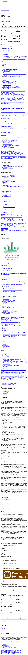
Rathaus (5, 65)
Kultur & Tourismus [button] (5, 231)
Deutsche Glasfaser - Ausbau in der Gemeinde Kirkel (12, 152)
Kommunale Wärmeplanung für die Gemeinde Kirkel (14, 361)
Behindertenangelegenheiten (7, 223)
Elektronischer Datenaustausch (9, 81)
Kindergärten (3, 215)
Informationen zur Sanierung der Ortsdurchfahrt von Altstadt (13, 95)
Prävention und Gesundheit (17, 219)
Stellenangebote (11, 158)
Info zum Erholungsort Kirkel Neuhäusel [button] (9, 263)
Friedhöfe (19, 223)
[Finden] (20, 618)
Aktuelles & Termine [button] (5, 103)
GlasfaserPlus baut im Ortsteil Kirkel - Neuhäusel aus (12, 153)
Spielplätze (3, 217)
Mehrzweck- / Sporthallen (6, 320)
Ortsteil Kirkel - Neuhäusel (21, 230)
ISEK (4, 358)
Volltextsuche (4, 618)
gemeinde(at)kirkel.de (5, 21)
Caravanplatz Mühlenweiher (9, 300)
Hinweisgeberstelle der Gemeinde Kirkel (12, 87)
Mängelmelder (6, 88)
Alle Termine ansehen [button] (5, 132)
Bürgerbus (23, 223)
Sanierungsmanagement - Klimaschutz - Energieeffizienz (14, 378)
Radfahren (5, 310)
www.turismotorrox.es (5, 499)
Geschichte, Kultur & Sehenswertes (11, 303)
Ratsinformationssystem (8, 68)
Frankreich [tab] (6, 391)
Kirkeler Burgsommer (8, 312)
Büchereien (8, 217)
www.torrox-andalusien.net (6, 500)
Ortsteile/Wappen (4, 229)
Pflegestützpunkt (4, 220)
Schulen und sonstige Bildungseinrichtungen (16, 215)
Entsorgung (11, 226)
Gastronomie (6, 299)
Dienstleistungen (6, 342)
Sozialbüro (10, 220)
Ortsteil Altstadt (11, 230)
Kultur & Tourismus (18, 379)
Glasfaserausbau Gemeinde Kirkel (8, 151)
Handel (4, 344)
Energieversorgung (5, 226)
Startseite (12, 379)
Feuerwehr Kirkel (7, 85)
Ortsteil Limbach (4, 230)
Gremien (5, 66)
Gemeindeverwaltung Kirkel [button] (11, 650)
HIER (18, 31)
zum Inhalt (5, 1)
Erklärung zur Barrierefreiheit (17, 641)
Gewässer (6, 228)
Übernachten (6, 297)
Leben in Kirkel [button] (4, 159)
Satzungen (5, 72)
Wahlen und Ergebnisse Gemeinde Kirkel (15, 150)
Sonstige (5, 347)
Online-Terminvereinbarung (9, 70)
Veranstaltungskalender (6, 154)
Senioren (15, 223)
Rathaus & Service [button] (5, 10)
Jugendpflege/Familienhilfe (16, 217)
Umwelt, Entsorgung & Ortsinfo (7, 225)
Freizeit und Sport (7, 305)
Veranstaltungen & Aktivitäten (9, 296)
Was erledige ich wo (7, 77)
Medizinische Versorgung (6, 219)
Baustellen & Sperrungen (13, 156)
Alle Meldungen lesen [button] (5, 118)
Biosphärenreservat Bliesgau (9, 307)
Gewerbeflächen (6, 354)
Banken (5, 341)
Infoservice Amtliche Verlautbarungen (9, 93)
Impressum (5, 645)
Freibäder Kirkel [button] (9, 651)
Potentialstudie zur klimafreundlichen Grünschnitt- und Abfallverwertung (12, 377)
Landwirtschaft (6, 346)
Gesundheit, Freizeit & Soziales (7, 218)
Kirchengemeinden (11, 222)
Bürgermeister (6, 64)
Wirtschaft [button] (3, 328)
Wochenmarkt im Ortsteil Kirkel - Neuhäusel (10, 224)
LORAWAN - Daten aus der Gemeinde (11, 86)
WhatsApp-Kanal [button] (9, 653)
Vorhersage (3, 628)
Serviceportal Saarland (8, 82)
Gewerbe (5, 353)
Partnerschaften (6, 313)
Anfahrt (5, 302)
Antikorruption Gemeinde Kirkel (10, 83)
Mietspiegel (5, 355)
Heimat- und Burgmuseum (9, 301)
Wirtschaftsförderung (7, 356)
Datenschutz (6, 646)
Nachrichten (3, 150)
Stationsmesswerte (4, 630)
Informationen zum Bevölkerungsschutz (11, 76)
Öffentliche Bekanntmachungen (10, 69)
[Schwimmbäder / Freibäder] (9, 621)
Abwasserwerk (6, 79)
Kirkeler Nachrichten (13, 157)
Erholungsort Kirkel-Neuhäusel (10, 311)
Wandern (5, 308)
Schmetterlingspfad (5, 324)
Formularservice (6, 71)
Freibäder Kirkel (6, 306)
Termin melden (14, 154)
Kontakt (5, 644)
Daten (4, 80)
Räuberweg (11, 324)
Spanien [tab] (5, 392)
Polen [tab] (5, 394)
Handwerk (5, 345)
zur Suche (5, 2)
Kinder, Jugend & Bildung (6, 214)
